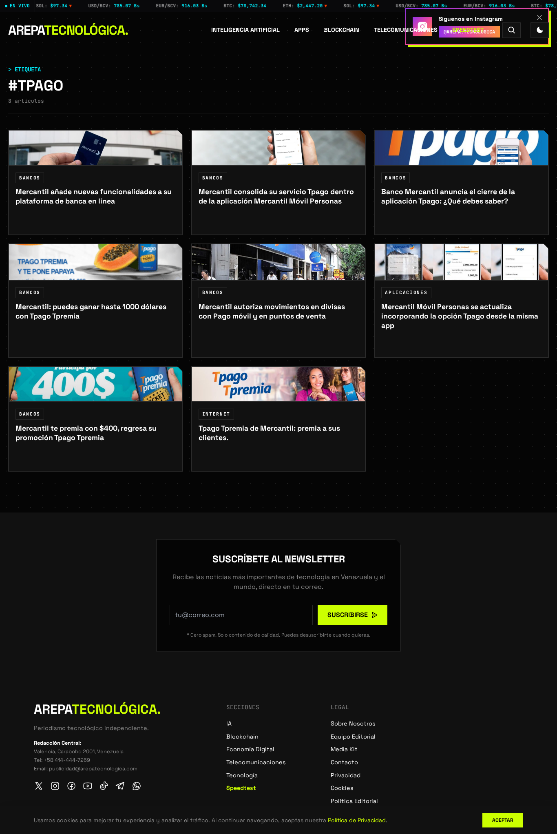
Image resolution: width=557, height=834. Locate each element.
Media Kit (344, 749)
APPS (301, 29)
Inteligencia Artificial (245, 29)
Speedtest (468, 29)
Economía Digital (250, 749)
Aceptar (502, 820)
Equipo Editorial (353, 736)
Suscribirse (347, 615)
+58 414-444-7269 (67, 760)
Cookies (342, 788)
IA (229, 723)
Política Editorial (354, 801)
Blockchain (341, 29)
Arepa (68, 30)
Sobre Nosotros (353, 723)
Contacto (344, 762)
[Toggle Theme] (539, 30)
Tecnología (242, 775)
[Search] (511, 30)
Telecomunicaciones (406, 29)
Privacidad (345, 775)
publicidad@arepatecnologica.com (93, 768)
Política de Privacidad (357, 820)
